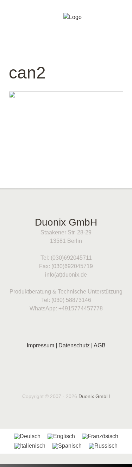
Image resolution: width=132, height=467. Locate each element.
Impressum (40, 345)
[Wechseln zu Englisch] (61, 436)
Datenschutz (74, 345)
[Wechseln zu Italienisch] (30, 446)
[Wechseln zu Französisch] (100, 436)
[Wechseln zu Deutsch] (27, 436)
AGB (100, 345)
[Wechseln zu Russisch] (103, 446)
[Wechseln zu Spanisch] (67, 446)
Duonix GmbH (94, 396)
